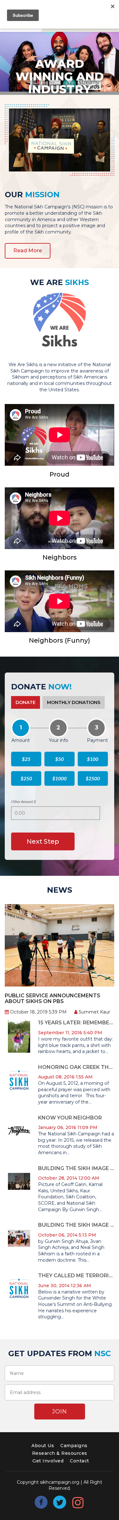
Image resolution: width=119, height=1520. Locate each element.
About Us (42, 1445)
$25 (26, 759)
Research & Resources (59, 1453)
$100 (92, 759)
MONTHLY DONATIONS (73, 702)
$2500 (93, 778)
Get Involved (47, 1461)
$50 (59, 759)
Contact (79, 1461)
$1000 (59, 778)
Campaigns (74, 1445)
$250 (26, 778)
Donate (26, 702)
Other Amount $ (23, 801)
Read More (27, 251)
